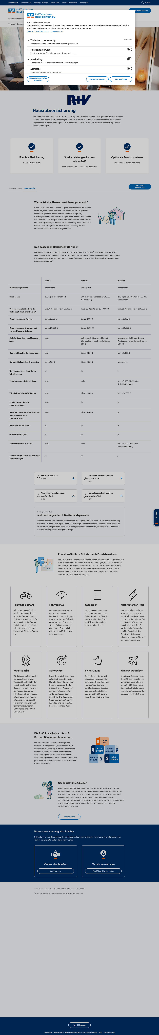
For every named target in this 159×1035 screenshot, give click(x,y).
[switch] (129, 49)
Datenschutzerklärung (37, 31)
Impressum (56, 31)
